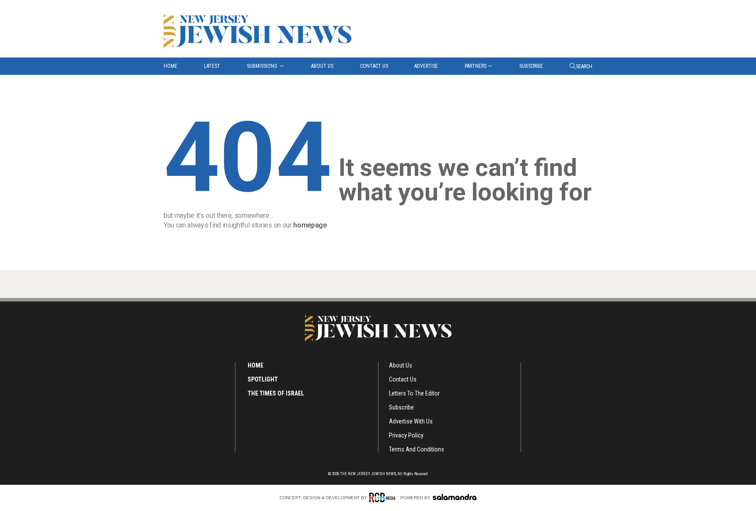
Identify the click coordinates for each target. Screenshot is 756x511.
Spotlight (263, 379)
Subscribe (531, 66)
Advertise (426, 66)
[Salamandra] (454, 497)
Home (170, 66)
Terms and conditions (416, 449)
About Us (322, 66)
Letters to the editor (414, 393)
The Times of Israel (276, 393)
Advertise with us (411, 421)
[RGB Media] (384, 497)
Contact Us (374, 66)
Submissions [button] (262, 66)
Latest (212, 66)
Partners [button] (475, 66)
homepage (309, 225)
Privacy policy (406, 435)
